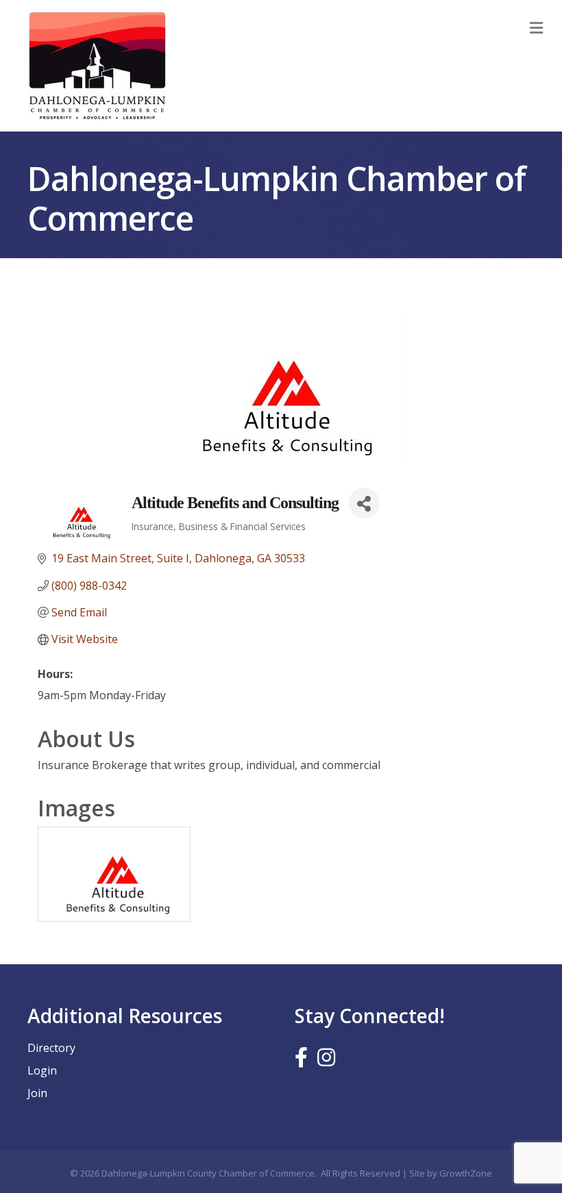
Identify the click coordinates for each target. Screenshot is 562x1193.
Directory (51, 1047)
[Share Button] (364, 503)
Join (37, 1093)
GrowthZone (465, 1173)
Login (42, 1070)
